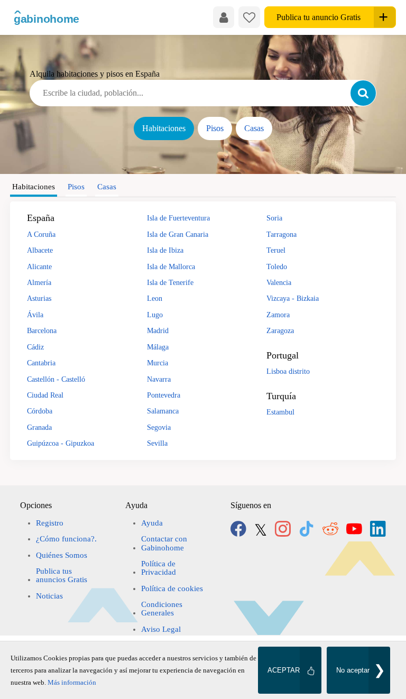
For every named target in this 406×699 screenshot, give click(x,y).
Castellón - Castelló (56, 379)
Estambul (280, 412)
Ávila (35, 314)
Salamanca (163, 411)
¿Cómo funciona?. (66, 539)
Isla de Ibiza (165, 250)
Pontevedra (163, 395)
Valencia (278, 282)
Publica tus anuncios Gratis (61, 575)
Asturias (39, 298)
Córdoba (39, 411)
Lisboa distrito (288, 371)
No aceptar (353, 670)
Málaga (158, 347)
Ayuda (152, 523)
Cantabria (41, 362)
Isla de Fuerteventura (178, 218)
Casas (254, 128)
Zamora (278, 314)
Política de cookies (172, 588)
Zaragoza (280, 330)
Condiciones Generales (161, 608)
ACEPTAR (283, 670)
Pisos (215, 128)
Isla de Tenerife (170, 282)
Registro (49, 523)
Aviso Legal (161, 629)
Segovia (159, 427)
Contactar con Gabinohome (164, 543)
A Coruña (41, 234)
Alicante (39, 266)
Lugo (155, 314)
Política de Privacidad (158, 567)
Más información (72, 682)
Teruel (275, 250)
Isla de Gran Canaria (177, 234)
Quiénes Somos (61, 555)
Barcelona (42, 330)
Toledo (276, 266)
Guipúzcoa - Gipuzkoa (60, 443)
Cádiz (35, 347)
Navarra (159, 379)
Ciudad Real (45, 395)
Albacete (40, 250)
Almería (39, 282)
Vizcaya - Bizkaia (292, 298)
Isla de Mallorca (171, 266)
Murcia (157, 362)
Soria (274, 218)
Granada (39, 427)
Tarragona (281, 234)
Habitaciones (164, 128)
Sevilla (157, 443)
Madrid (158, 330)
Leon (154, 298)
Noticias (49, 596)
